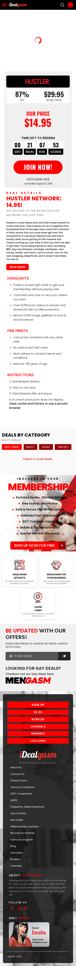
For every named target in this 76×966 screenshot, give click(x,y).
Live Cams (38, 741)
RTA (19, 956)
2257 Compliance (21, 793)
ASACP (11, 956)
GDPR (13, 800)
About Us (15, 767)
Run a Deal (16, 820)
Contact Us (17, 774)
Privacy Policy (18, 780)
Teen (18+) (63, 447)
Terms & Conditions (22, 787)
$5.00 (38, 712)
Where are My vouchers (24, 826)
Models (14, 859)
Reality (30, 447)
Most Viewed (12, 447)
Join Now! (19, 553)
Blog (13, 846)
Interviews (16, 852)
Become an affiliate (22, 833)
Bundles (38, 719)
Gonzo (46, 447)
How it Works (18, 813)
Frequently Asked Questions (27, 806)
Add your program (21, 839)
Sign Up (38, 705)
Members (38, 733)
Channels (38, 726)
